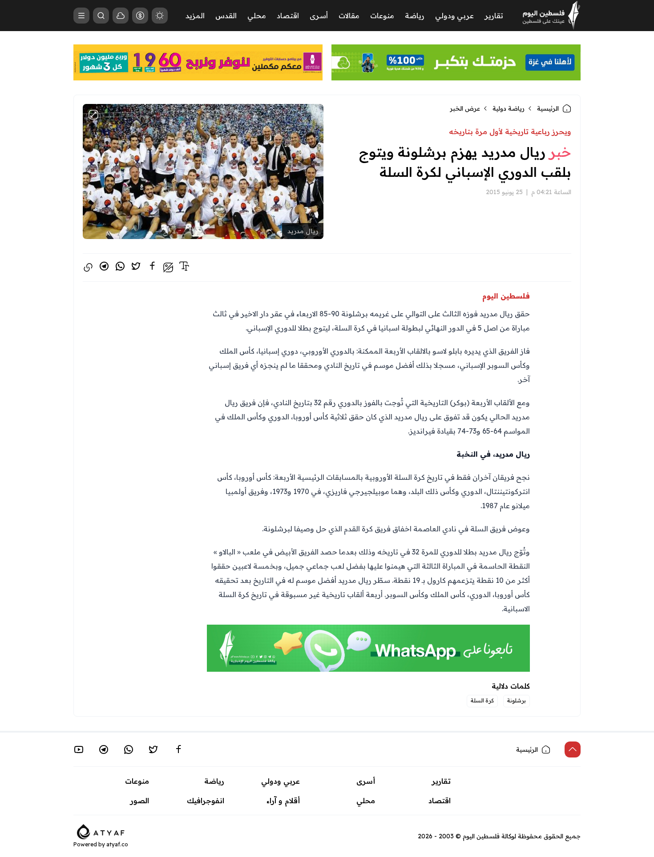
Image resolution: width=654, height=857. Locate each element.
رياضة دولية (509, 108)
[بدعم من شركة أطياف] (101, 830)
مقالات (349, 15)
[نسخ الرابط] (88, 267)
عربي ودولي (454, 15)
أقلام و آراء (283, 800)
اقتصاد (288, 15)
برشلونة (516, 700)
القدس (226, 15)
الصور (139, 800)
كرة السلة (482, 700)
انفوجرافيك (205, 800)
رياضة (414, 15)
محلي (256, 15)
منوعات (382, 15)
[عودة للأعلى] (573, 749)
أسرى (319, 15)
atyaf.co (117, 844)
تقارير (493, 15)
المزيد (195, 15)
